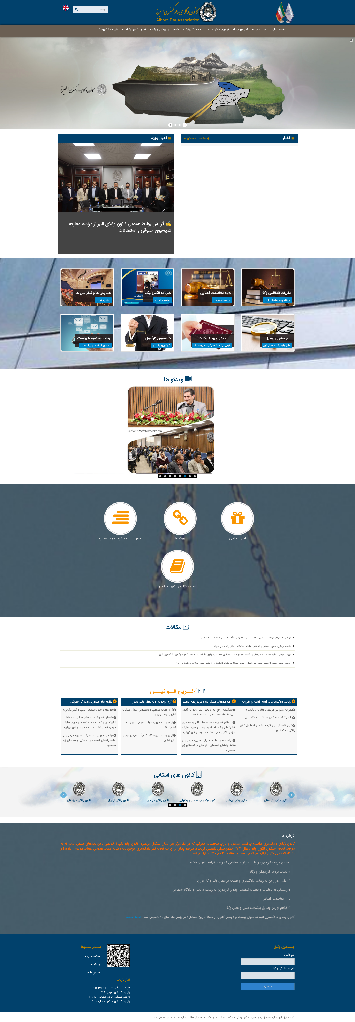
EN (66, 8)
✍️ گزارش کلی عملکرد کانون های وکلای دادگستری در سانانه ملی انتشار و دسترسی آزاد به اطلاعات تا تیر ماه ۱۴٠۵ (117, 227)
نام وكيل (289, 955)
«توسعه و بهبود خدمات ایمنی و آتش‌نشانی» (88, 709)
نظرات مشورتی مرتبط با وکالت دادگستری (268, 709)
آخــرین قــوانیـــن (173, 691)
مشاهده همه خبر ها (195, 138)
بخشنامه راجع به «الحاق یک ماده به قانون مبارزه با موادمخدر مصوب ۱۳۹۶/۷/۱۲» (209, 712)
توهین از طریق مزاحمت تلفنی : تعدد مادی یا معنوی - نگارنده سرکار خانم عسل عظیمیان (245, 638)
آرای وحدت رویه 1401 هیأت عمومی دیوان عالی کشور (149, 738)
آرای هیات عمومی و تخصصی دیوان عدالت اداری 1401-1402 (149, 712)
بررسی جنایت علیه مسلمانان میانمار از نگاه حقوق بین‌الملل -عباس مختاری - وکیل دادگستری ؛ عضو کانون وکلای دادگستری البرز (225, 655)
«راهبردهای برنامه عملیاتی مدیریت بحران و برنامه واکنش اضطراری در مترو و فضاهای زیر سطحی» (209, 745)
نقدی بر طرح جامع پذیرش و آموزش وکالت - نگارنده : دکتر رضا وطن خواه (252, 646)
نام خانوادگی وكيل (283, 968)
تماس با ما (93, 972)
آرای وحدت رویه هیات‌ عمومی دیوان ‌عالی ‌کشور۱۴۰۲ (149, 725)
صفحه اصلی (279, 29)
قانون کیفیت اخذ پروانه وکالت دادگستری (268, 717)
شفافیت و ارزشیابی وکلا (165, 29)
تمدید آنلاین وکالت (134, 29)
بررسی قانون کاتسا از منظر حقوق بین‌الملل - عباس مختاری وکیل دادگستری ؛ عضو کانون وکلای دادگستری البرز (233, 663)
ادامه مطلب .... (130, 917)
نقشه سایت (92, 956)
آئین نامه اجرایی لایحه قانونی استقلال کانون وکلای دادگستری (267, 728)
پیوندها (95, 964)
